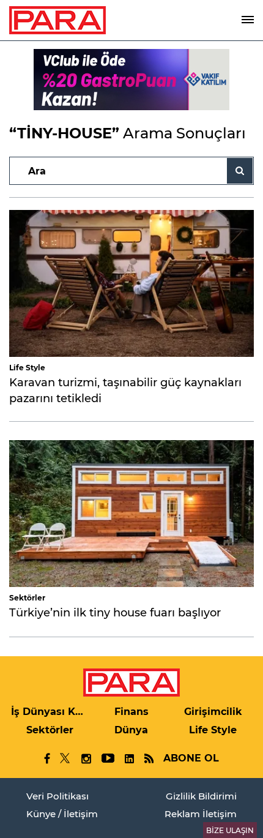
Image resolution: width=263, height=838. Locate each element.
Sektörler (27, 597)
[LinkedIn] (129, 759)
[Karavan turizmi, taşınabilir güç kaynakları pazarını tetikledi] (131, 283)
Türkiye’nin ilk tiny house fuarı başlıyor (115, 612)
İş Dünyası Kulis (50, 711)
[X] (65, 758)
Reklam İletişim (201, 814)
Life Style (27, 367)
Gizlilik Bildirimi (201, 796)
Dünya (131, 730)
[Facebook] (47, 758)
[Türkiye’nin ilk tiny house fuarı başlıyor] (131, 513)
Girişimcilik (213, 711)
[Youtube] (107, 759)
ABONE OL (191, 758)
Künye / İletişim (62, 814)
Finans (131, 711)
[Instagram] (85, 759)
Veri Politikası (57, 796)
